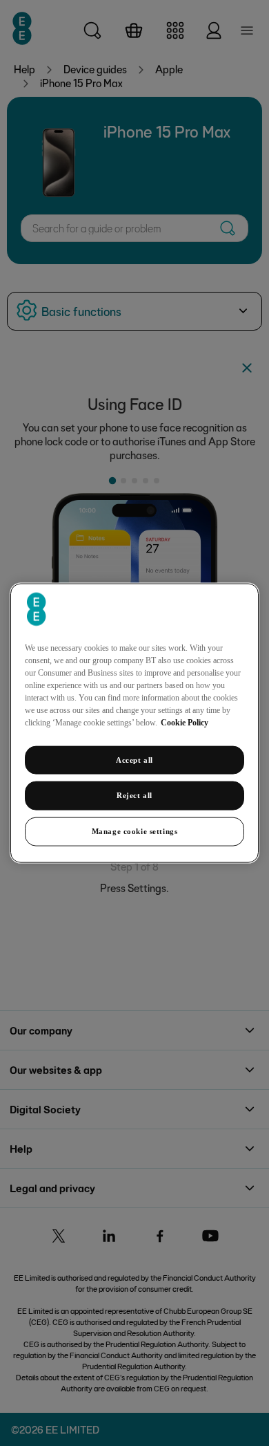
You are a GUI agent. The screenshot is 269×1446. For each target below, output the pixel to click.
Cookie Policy (184, 722)
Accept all (134, 759)
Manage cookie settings (135, 831)
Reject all (134, 795)
